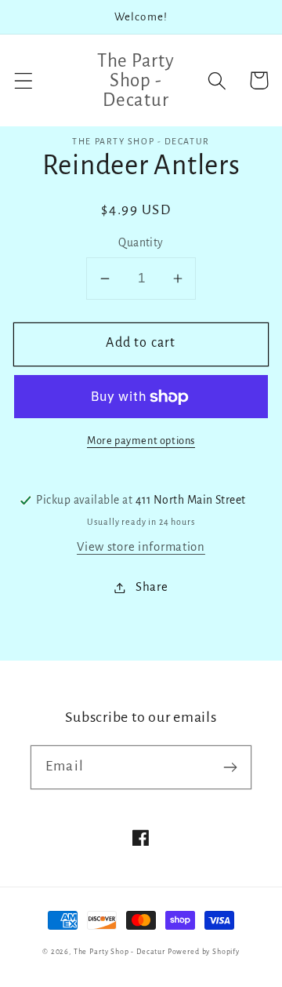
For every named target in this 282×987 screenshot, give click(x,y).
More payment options (141, 440)
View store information (141, 547)
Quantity (141, 243)
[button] (24, 80)
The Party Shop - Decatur (119, 952)
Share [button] (152, 587)
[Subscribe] (230, 767)
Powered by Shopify (204, 952)
